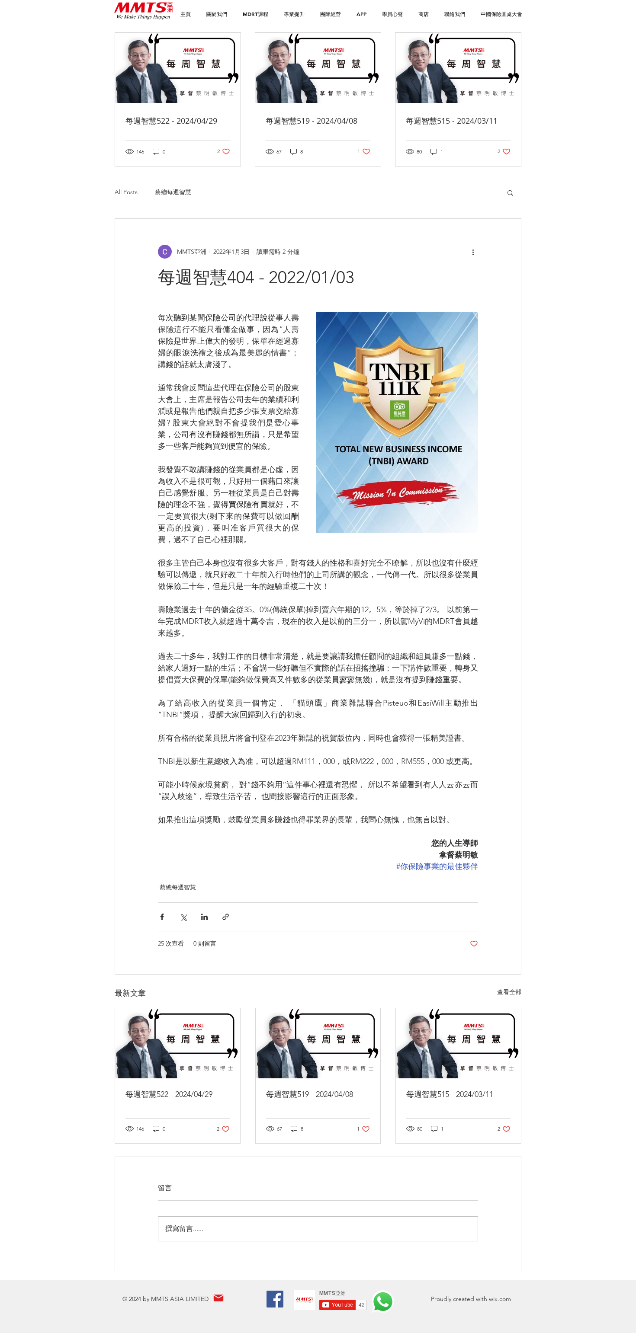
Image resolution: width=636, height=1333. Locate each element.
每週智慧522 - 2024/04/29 (168, 1094)
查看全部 (509, 992)
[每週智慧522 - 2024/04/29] (177, 1043)
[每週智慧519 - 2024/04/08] (318, 1043)
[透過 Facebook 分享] (162, 917)
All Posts (126, 192)
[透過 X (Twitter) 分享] (183, 917)
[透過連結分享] (226, 917)
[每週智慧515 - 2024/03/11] (458, 1043)
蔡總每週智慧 (173, 192)
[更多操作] (473, 251)
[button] (255, 14)
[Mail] (218, 1298)
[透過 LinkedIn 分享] (204, 917)
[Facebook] (275, 1299)
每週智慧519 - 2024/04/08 (309, 1094)
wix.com (500, 1299)
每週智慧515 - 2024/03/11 (449, 1094)
